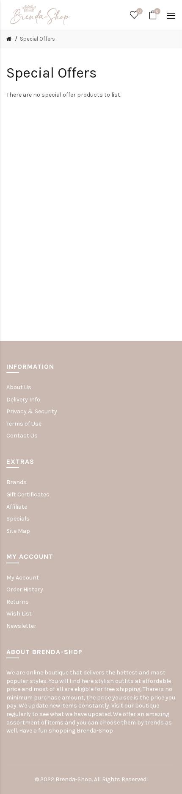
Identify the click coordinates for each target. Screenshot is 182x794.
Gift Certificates (28, 494)
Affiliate (16, 506)
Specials (18, 518)
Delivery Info (23, 399)
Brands (16, 482)
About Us (18, 387)
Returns (17, 601)
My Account (22, 577)
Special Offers (37, 39)
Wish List (19, 613)
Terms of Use (23, 423)
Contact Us (22, 435)
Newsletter (21, 626)
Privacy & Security (31, 411)
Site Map (18, 531)
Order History (24, 589)
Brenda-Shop (95, 730)
